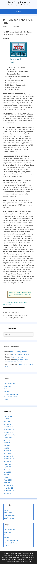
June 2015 (7, 443)
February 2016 (9, 421)
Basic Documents (17, 357)
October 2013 (8, 493)
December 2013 (9, 488)
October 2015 (8, 432)
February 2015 (8, 453)
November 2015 (9, 429)
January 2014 (8, 485)
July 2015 (7, 440)
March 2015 (8, 451)
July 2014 (7, 469)
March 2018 (8, 416)
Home (6, 389)
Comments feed (9, 515)
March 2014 (8, 480)
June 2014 (7, 472)
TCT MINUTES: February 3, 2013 (16, 315)
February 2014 (9, 483)
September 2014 (9, 464)
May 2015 (7, 445)
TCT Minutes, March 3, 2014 (14, 318)
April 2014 (7, 477)
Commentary (8, 386)
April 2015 (7, 448)
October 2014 (8, 461)
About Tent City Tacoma (18, 352)
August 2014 (8, 467)
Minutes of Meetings (12, 312)
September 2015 (9, 435)
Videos (6, 399)
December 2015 (9, 427)
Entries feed (8, 513)
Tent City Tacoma (18, 2)
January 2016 (8, 424)
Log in (6, 510)
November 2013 (9, 491)
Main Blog (7, 391)
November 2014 (9, 459)
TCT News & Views (10, 397)
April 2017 (7, 419)
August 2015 (8, 437)
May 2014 (7, 475)
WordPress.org (9, 518)
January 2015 (8, 456)
